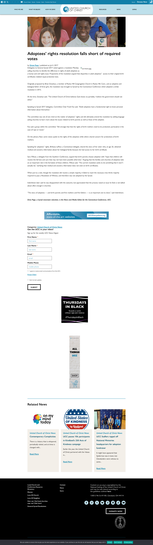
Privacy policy (128, 542)
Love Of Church (33, 495)
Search (133, 2)
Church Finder (27, 2)
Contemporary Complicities (43, 436)
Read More (34, 454)
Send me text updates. (35, 280)
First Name (32, 237)
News (62, 488)
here (109, 491)
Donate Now (142, 1)
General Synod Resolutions (36, 506)
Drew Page (34, 65)
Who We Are (18, 9)
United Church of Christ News (49, 227)
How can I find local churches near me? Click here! (37, 502)
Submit (34, 287)
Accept (110, 542)
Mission (30, 492)
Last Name (32, 245)
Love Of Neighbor (33, 498)
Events (33, 2)
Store (42, 2)
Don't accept (118, 542)
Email (30, 254)
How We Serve (50, 9)
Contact (38, 2)
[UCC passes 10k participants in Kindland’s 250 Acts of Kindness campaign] (76, 419)
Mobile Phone (33, 263)
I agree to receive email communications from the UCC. (45, 271)
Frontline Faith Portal (50, 2)
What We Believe (34, 9)
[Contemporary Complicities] (43, 419)
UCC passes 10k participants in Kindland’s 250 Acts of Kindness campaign (76, 440)
